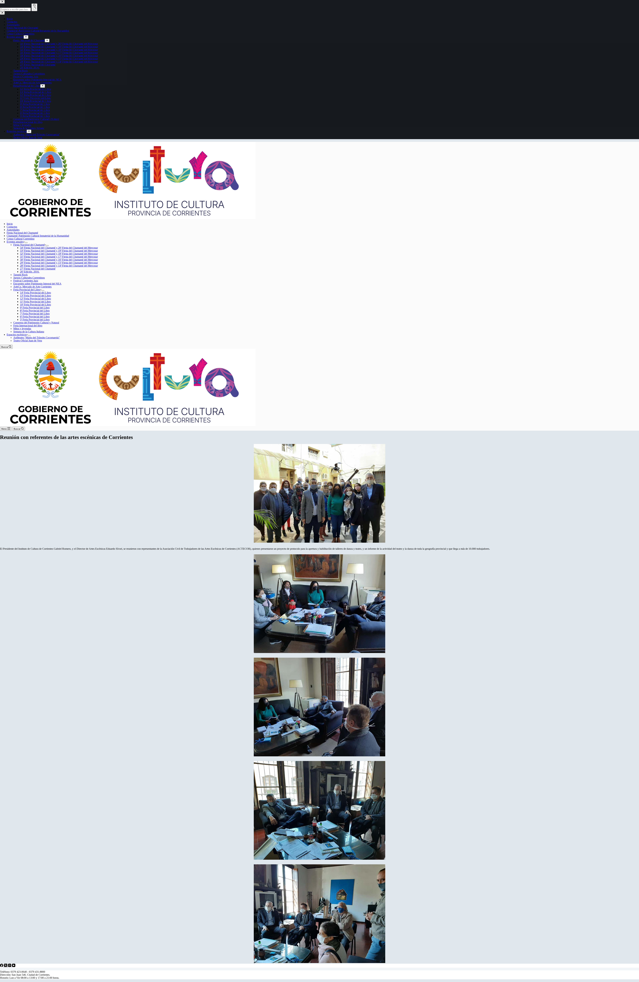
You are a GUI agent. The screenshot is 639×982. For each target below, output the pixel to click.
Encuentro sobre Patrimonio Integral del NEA (37, 283)
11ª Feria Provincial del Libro (35, 301)
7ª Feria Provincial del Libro (35, 313)
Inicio (10, 223)
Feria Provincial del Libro (26, 289)
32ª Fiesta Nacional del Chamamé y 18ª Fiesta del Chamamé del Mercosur (59, 253)
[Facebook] (2, 966)
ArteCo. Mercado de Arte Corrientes (32, 286)
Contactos (12, 226)
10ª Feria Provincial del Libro (35, 304)
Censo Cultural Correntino (20, 238)
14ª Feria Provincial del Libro (35, 292)
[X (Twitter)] (6, 966)
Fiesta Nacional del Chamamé (22, 232)
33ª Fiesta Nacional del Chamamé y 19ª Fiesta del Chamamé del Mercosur (59, 250)
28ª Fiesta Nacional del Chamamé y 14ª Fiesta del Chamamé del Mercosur (59, 265)
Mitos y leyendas (22, 328)
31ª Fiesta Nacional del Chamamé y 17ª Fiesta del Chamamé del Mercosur (59, 256)
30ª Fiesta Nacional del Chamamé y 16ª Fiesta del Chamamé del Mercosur (59, 259)
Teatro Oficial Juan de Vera (27, 340)
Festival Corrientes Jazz (25, 280)
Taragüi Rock (20, 274)
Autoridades (13, 229)
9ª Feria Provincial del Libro (35, 307)
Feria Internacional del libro (27, 325)
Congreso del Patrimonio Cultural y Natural (36, 322)
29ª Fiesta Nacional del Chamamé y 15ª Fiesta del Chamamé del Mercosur (59, 262)
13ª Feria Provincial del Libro (35, 295)
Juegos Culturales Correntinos (29, 277)
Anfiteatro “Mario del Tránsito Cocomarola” (36, 337)
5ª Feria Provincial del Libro (35, 319)
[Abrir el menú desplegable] (26, 242)
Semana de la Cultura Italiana (28, 331)
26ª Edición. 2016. (29, 271)
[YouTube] (13, 966)
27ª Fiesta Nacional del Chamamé (37, 268)
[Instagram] (10, 966)
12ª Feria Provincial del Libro (35, 298)
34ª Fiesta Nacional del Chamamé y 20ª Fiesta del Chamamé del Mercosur (59, 247)
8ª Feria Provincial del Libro (35, 310)
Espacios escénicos (17, 334)
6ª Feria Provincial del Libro (35, 316)
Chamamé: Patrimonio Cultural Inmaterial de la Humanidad (38, 235)
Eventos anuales (15, 241)
